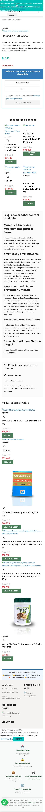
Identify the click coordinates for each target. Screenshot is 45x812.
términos (36, 96)
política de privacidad (14, 98)
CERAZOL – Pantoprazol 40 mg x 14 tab (12, 147)
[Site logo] (22, 7)
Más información (6, 739)
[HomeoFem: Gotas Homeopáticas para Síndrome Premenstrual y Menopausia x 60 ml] (22, 564)
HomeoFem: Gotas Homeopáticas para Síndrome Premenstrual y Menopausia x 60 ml (21, 576)
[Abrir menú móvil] (3, 7)
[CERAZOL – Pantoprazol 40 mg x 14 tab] (13, 129)
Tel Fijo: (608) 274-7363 (10, 692)
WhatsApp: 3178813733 (10, 689)
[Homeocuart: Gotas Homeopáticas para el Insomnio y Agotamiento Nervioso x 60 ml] (22, 532)
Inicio (4, 20)
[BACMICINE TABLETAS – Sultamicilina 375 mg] (31, 169)
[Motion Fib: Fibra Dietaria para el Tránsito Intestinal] (22, 614)
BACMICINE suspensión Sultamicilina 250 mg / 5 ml (31, 137)
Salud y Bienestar (14, 20)
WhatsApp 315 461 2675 (33, 779)
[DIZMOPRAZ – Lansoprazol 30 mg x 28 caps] (22, 485)
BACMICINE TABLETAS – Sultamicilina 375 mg (31, 187)
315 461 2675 (32, 802)
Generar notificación (22, 103)
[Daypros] (13, 439)
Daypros (6, 450)
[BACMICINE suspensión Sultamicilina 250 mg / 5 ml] (29, 125)
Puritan (8, 180)
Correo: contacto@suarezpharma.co (11, 697)
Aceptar (18, 739)
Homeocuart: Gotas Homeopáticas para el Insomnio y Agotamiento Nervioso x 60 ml (22, 544)
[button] (31, 154)
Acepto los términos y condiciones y (22, 97)
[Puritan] (13, 168)
